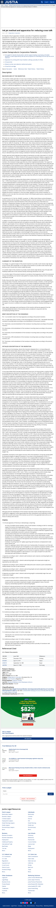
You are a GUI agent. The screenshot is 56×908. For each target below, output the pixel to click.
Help (24, 905)
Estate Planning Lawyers (8, 823)
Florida (29, 865)
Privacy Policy (39, 905)
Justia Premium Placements (35, 882)
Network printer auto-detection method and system (18, 64)
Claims (15, 69)
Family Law (31, 825)
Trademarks (5, 888)
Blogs (29, 846)
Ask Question (28, 738)
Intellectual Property (7, 842)
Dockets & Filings (6, 869)
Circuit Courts (5, 865)
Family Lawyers (6, 825)
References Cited (22, 69)
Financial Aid (31, 839)
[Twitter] (33, 903)
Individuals (31, 812)
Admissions (31, 837)
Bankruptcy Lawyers (7, 814)
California (30, 863)
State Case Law (32, 861)
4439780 (4, 665)
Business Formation (7, 835)
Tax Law (4, 848)
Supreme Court (6, 863)
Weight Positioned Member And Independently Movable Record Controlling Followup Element (29, 5)
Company (20, 905)
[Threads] (29, 903)
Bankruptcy (31, 814)
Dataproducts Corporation (14, 33)
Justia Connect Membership (35, 877)
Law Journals (31, 844)
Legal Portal (14, 905)
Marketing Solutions (34, 875)
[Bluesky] (31, 903)
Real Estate (5, 846)
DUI (29, 821)
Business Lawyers (6, 816)
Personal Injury (32, 827)
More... (3, 829)
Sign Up (52, 2)
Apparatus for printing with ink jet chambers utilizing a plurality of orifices (24, 60)
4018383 (4, 660)
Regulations (5, 861)
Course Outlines (32, 842)
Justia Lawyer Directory (34, 879)
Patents (6, 5)
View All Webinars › (28, 775)
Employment (5, 839)
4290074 (4, 663)
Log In (46, 2)
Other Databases (7, 875)
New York (30, 867)
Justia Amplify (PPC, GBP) (34, 886)
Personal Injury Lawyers (8, 827)
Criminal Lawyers (6, 818)
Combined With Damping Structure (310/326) (33, 690)
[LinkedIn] (21, 903)
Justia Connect (6, 905)
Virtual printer (8, 62)
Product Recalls (6, 884)
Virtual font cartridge (10, 66)
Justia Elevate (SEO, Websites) (35, 884)
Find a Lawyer (6, 788)
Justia (2, 5)
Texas (29, 869)
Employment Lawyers (7, 821)
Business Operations (7, 837)
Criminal (30, 816)
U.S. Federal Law (7, 854)
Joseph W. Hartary (17, 680)
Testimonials (31, 890)
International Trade (7, 844)
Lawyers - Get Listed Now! (28, 798)
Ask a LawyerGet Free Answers (8, 732)
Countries (4, 890)
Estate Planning (32, 823)
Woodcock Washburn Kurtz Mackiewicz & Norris (20, 682)
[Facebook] (25, 903)
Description (9, 69)
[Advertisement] (28, 17)
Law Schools (31, 833)
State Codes (31, 858)
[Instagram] (27, 903)
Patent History (31, 69)
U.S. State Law (32, 854)
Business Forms (6, 882)
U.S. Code (4, 858)
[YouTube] (23, 903)
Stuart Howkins (11, 679)
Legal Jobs (4, 877)
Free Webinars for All (9, 746)
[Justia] (11, 2)
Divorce (30, 818)
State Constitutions (33, 856)
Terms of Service (31, 905)
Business (4, 833)
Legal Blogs (5, 879)
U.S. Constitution (6, 856)
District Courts (5, 867)
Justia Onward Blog (33, 888)
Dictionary (30, 835)
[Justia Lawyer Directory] (35, 903)
